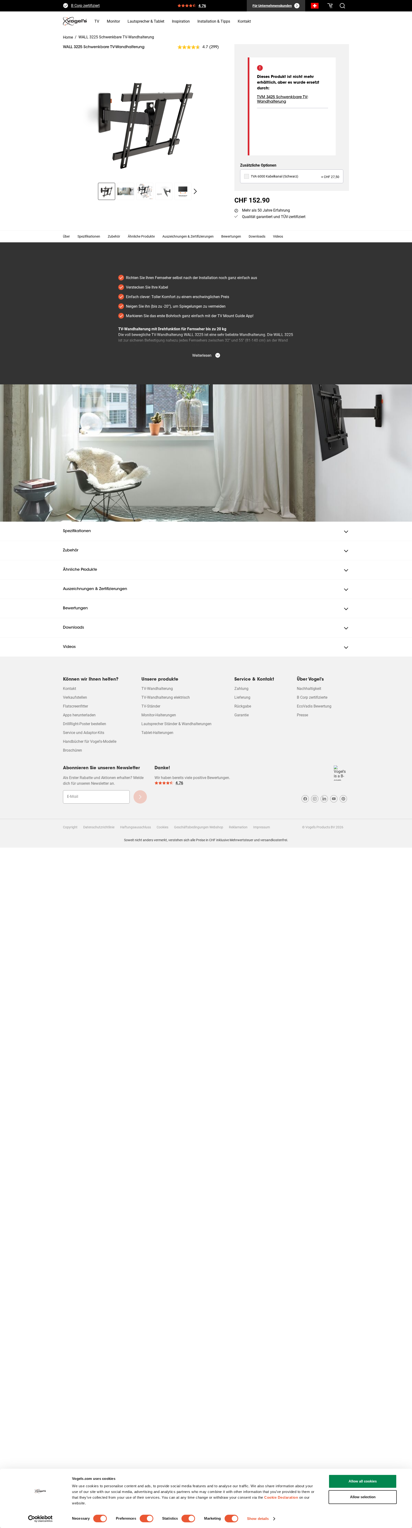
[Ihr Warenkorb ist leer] (330, 5)
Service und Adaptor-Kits (83, 732)
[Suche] (314, 6)
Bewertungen (231, 236)
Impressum (261, 827)
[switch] (146, 1518)
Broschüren (72, 750)
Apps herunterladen (79, 715)
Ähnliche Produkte (141, 236)
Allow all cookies (363, 1481)
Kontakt (69, 688)
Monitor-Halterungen (158, 715)
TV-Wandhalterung (157, 688)
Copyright (70, 827)
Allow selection (363, 1497)
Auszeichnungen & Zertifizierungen (188, 236)
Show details (258, 1519)
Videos (278, 236)
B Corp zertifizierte (312, 697)
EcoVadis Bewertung (314, 706)
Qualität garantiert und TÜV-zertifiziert (273, 216)
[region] (145, 121)
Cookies (162, 827)
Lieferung (242, 697)
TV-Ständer (150, 706)
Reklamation (238, 827)
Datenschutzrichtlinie (98, 827)
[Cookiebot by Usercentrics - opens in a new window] (40, 1518)
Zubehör (114, 236)
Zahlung (241, 688)
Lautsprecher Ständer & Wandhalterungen (176, 724)
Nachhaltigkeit (309, 688)
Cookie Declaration (281, 1497)
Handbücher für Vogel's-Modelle (89, 741)
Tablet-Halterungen (157, 732)
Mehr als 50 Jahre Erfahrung (266, 210)
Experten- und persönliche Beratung (100, 3)
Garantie (241, 715)
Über (66, 236)
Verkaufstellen (75, 697)
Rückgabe (242, 706)
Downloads (257, 236)
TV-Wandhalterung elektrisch (165, 697)
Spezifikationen (88, 236)
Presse (302, 715)
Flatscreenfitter (75, 706)
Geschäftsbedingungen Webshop (198, 827)
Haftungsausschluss (135, 827)
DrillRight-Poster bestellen (84, 724)
